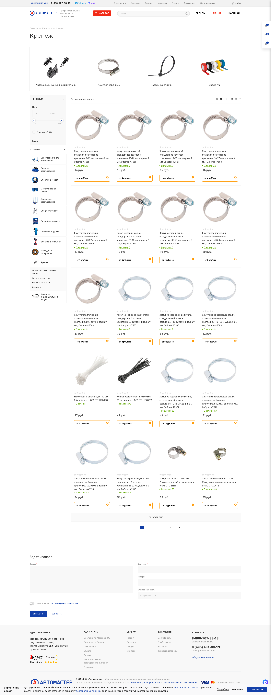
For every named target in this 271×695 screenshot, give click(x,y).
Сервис (131, 632)
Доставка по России (94, 642)
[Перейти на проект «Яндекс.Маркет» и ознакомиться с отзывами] (44, 659)
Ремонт (130, 638)
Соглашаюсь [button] (257, 689)
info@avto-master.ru (203, 657)
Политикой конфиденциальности (143, 682)
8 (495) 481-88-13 (206, 649)
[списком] (236, 99)
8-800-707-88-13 (61, 3)
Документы (165, 632)
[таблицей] (240, 99)
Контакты (198, 632)
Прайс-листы (164, 642)
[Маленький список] (217, 99)
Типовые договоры (168, 651)
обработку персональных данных (63, 603)
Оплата (87, 651)
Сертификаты (164, 638)
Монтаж (131, 651)
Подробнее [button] (223, 689)
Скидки (130, 646)
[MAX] (265, 682)
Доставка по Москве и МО (97, 638)
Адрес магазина (40, 632)
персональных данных (186, 687)
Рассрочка (89, 667)
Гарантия (131, 642)
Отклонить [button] (237, 689)
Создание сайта (226, 682)
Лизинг (87, 655)
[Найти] (186, 14)
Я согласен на (57, 603)
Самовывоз (90, 646)
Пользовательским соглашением (180, 682)
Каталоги (162, 646)
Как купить (91, 632)
